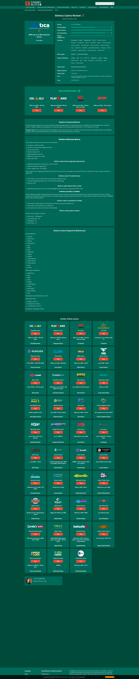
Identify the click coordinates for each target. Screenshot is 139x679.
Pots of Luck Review (35, 571)
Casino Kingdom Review (104, 416)
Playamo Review (58, 343)
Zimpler (105, 58)
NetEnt (80, 40)
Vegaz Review (58, 545)
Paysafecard (94, 58)
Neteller (73, 58)
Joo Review (103, 442)
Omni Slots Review (81, 571)
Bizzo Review (81, 393)
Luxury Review (103, 467)
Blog (112, 7)
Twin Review (58, 367)
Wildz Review (81, 367)
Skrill (78, 58)
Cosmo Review (58, 493)
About (26, 674)
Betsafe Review (81, 545)
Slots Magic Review (35, 416)
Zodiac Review (35, 518)
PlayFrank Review (58, 571)
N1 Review (81, 343)
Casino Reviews (30, 7)
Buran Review (104, 367)
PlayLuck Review (35, 367)
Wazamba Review (81, 493)
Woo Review (35, 393)
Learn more (82, 677)
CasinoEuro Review (58, 393)
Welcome (73, 54)
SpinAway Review (35, 442)
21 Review (103, 343)
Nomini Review (81, 518)
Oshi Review (35, 467)
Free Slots (82, 7)
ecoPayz (100, 58)
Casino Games (92, 7)
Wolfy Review (58, 518)
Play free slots (45, 674)
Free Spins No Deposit (63, 7)
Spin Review (80, 442)
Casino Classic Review (103, 545)
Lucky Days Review (103, 393)
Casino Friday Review (104, 493)
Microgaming (74, 40)
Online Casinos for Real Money (45, 7)
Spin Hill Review (103, 518)
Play (37, 110)
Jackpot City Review (58, 442)
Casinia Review (58, 467)
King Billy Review (35, 343)
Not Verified (39, 40)
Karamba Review (35, 493)
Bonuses (74, 7)
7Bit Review (81, 416)
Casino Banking (103, 7)
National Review (58, 416)
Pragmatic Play (87, 40)
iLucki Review (81, 467)
